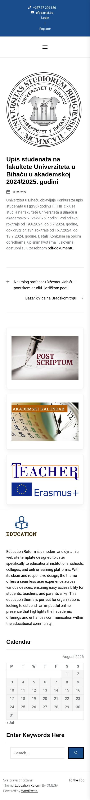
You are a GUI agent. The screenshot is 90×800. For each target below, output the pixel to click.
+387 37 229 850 (44, 8)
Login (45, 18)
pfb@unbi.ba (44, 13)
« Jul (10, 722)
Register (45, 29)
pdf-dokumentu (60, 248)
